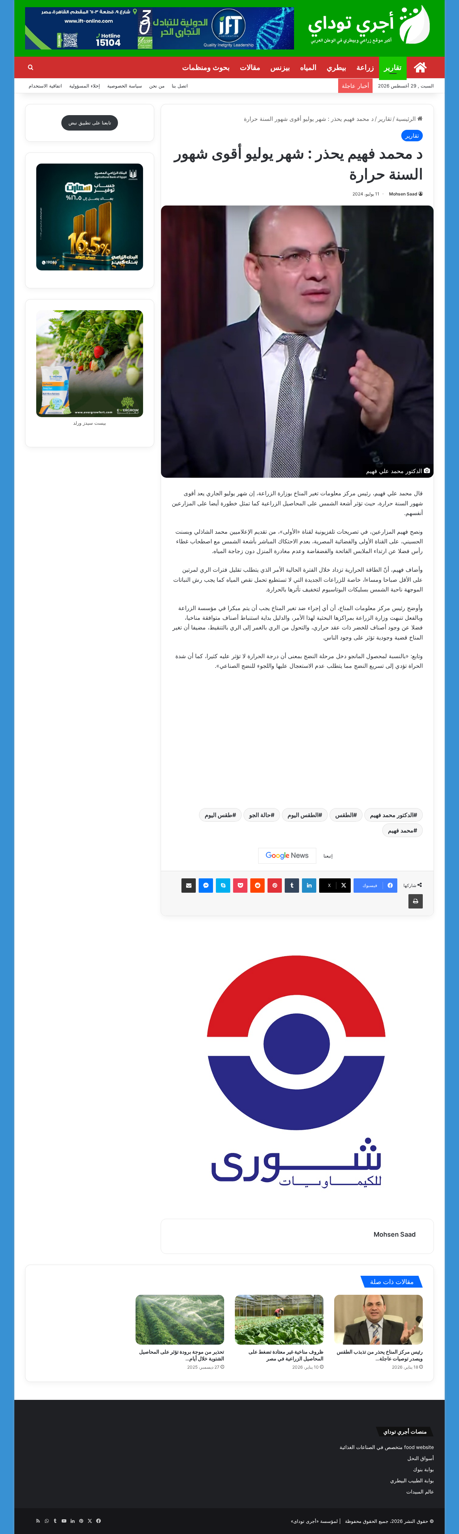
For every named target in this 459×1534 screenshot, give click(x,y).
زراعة (365, 67)
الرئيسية (406, 118)
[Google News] (287, 856)
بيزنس (280, 67)
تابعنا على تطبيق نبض (89, 123)
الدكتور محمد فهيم (391, 814)
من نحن (157, 86)
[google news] (29, 1521)
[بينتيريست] (275, 885)
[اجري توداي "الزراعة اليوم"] (369, 24)
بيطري (336, 67)
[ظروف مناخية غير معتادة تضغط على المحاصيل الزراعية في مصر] (279, 1320)
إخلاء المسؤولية (84, 86)
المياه (308, 67)
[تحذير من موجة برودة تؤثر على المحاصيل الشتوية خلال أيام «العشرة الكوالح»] (180, 1320)
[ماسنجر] (206, 885)
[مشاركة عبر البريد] (188, 885)
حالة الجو (260, 814)
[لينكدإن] (309, 885)
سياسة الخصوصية (124, 86)
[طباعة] (415, 901)
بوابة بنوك (423, 1469)
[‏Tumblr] (292, 885)
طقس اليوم (218, 814)
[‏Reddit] (257, 885)
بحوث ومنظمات (206, 67)
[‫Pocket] (240, 885)
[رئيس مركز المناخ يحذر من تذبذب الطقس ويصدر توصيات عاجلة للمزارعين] (378, 1320)
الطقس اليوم (303, 814)
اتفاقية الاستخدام (45, 86)
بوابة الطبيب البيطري (412, 1480)
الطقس (344, 814)
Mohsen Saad (403, 194)
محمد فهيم (400, 830)
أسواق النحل (420, 1458)
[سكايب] (223, 885)
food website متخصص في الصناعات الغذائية (387, 1447)
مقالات (250, 67)
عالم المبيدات (420, 1492)
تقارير (393, 67)
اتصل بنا (180, 86)
